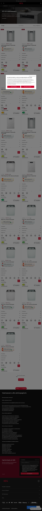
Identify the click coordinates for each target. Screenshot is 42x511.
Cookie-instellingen (14, 86)
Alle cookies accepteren (27, 86)
